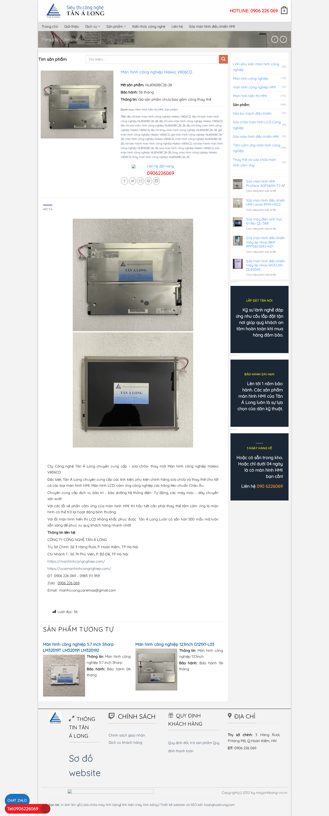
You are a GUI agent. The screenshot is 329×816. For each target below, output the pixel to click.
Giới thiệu (71, 26)
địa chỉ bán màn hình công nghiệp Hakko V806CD (159, 116)
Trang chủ (50, 26)
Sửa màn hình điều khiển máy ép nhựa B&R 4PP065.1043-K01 (265, 242)
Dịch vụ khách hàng (125, 742)
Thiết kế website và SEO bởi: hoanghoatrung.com (197, 805)
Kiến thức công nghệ (148, 26)
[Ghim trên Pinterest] (148, 180)
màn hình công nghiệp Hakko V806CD (149, 139)
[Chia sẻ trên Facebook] (124, 180)
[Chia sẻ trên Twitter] (132, 180)
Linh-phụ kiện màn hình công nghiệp (256, 67)
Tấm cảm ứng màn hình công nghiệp (256, 148)
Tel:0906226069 (22, 808)
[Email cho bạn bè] (140, 180)
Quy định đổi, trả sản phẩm (190, 742)
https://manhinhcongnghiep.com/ (76, 561)
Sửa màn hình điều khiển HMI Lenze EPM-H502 (265, 202)
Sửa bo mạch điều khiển (252, 113)
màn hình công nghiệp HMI (254, 87)
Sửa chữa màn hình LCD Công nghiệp (257, 125)
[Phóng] (46, 133)
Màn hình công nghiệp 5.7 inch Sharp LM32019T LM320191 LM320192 (78, 647)
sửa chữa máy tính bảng (101, 805)
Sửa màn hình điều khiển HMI (212, 26)
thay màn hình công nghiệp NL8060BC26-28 (160, 157)
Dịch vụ (91, 26)
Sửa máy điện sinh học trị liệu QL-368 (264, 221)
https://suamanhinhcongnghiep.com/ (79, 568)
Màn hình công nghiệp (250, 78)
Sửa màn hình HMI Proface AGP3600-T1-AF (265, 183)
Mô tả (47, 209)
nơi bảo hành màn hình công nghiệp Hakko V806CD (158, 143)
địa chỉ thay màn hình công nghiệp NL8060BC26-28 (184, 130)
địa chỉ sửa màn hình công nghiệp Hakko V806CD (191, 121)
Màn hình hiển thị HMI (149, 109)
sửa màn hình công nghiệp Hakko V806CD (186, 148)
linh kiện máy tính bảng (140, 805)
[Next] (222, 670)
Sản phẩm (114, 26)
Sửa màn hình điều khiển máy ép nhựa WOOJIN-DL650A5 (265, 265)
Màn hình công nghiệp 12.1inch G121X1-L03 (174, 644)
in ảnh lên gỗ (71, 805)
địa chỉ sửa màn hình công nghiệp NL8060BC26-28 (153, 125)
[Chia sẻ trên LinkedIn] (156, 180)
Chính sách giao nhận (127, 735)
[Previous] (43, 670)
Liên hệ (177, 26)
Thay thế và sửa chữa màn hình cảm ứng (254, 162)
